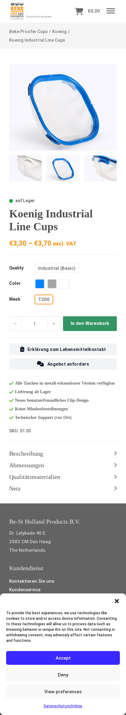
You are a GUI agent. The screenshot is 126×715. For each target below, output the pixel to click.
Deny (63, 675)
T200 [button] (44, 299)
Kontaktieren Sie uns (31, 581)
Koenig (59, 31)
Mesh (14, 299)
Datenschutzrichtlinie (63, 706)
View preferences (63, 691)
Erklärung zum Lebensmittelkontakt (67, 349)
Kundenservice (24, 590)
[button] (117, 601)
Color (15, 283)
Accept (63, 658)
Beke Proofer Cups (28, 31)
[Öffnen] (110, 11)
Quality (16, 267)
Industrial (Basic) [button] (57, 268)
